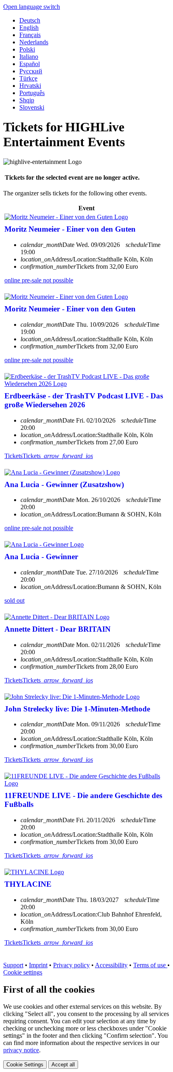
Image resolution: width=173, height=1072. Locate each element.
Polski (27, 49)
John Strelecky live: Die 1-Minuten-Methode (77, 709)
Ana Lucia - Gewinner (41, 556)
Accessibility (111, 965)
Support (13, 965)
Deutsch (29, 20)
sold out (14, 600)
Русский (30, 71)
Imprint (38, 965)
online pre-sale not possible (38, 280)
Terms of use (150, 965)
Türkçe (28, 78)
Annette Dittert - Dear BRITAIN (57, 629)
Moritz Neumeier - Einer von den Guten (70, 229)
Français (30, 34)
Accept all (63, 1065)
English (29, 27)
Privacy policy (71, 965)
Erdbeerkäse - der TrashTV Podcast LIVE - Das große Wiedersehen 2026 (83, 400)
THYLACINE (27, 884)
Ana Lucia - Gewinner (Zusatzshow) (64, 484)
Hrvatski (30, 85)
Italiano (28, 56)
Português (32, 92)
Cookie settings (22, 972)
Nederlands (33, 42)
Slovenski (31, 107)
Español (29, 63)
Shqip (26, 100)
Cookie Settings (24, 1065)
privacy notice (21, 1050)
